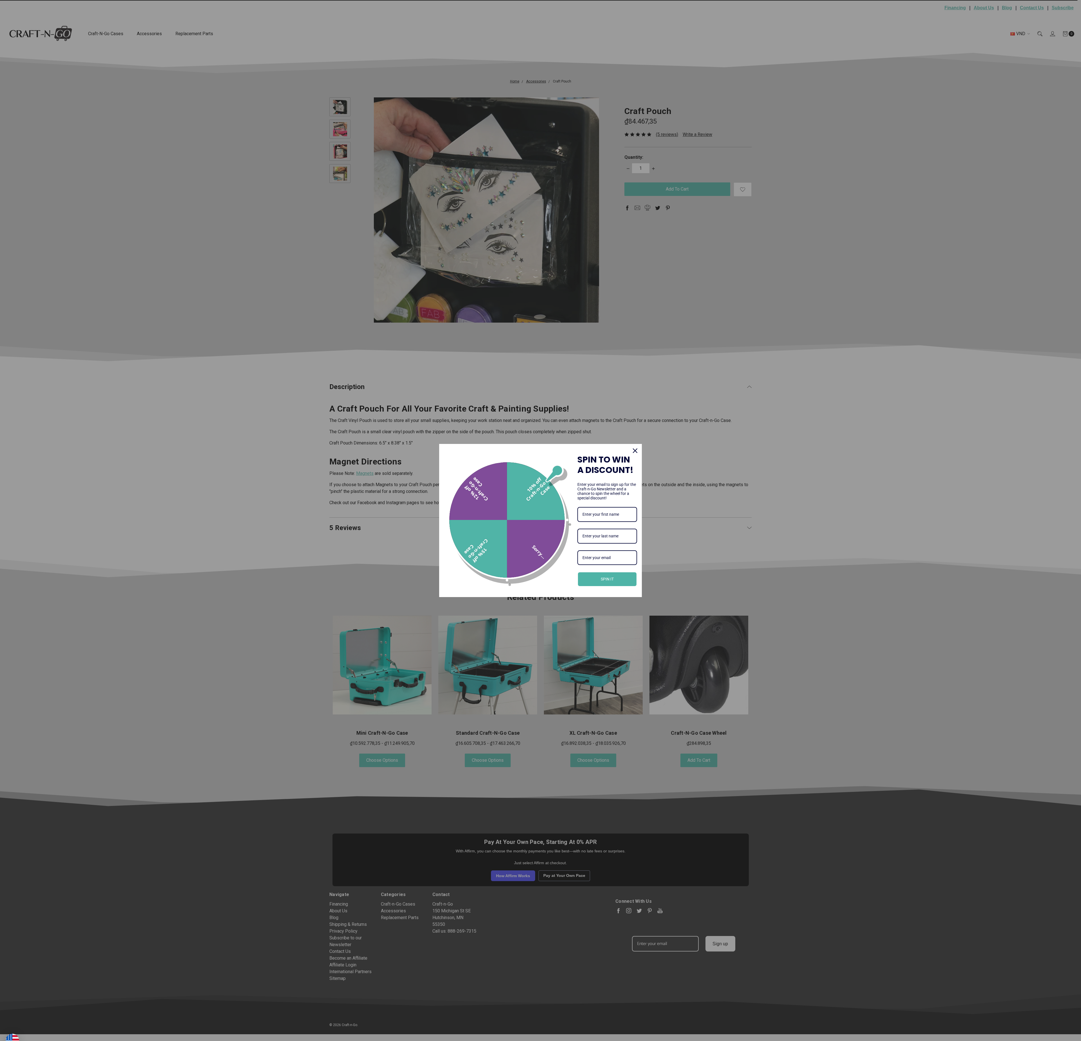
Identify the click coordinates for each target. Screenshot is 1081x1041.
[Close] (635, 450)
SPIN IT (607, 579)
